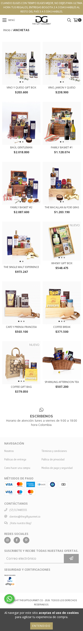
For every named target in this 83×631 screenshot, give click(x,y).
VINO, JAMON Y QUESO (62, 87)
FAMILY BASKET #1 (62, 147)
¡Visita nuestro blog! (20, 523)
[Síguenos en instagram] (7, 540)
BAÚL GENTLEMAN (21, 147)
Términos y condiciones (54, 451)
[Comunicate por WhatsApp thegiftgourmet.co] (9, 598)
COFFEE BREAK (61, 327)
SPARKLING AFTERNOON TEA (62, 382)
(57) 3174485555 (18, 510)
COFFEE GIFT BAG (21, 386)
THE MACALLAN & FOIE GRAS (62, 207)
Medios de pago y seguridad (57, 468)
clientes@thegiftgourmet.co (24, 516)
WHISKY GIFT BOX (61, 263)
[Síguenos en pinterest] (26, 540)
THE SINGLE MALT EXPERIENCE (21, 267)
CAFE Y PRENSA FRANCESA (21, 327)
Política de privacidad (53, 459)
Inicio (6, 30)
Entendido (41, 626)
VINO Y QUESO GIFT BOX (21, 87)
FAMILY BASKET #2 (21, 207)
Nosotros (9, 451)
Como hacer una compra (17, 468)
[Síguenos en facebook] (17, 540)
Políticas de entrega (15, 459)
